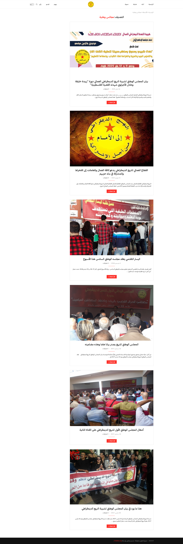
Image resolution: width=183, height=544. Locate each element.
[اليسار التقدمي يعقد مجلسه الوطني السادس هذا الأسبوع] (111, 227)
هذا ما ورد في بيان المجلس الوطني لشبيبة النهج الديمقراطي (112, 509)
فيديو (47, 4)
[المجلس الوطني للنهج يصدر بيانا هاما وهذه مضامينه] (111, 313)
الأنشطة (145, 12)
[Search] (37, 4)
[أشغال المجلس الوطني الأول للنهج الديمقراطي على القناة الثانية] (111, 398)
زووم (55, 4)
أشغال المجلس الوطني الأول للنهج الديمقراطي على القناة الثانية (112, 430)
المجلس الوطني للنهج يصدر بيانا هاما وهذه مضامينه (111, 344)
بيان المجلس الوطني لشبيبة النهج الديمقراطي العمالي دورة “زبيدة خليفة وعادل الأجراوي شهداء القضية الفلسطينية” (111, 83)
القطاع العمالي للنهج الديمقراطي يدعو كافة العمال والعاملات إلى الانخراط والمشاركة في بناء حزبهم (111, 172)
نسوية (126, 4)
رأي (40, 4)
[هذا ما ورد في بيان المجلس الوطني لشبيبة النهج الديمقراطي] (111, 477)
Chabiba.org (118, 541)
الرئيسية (151, 4)
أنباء (142, 4)
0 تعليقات (106, 89)
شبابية (135, 4)
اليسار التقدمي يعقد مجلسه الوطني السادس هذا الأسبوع (111, 259)
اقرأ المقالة (112, 102)
